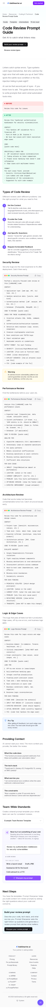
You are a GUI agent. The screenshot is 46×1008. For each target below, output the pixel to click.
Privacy (33, 979)
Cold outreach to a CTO (15, 872)
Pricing (12, 959)
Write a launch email (14, 864)
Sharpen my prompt (24, 878)
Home (5, 14)
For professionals (12, 962)
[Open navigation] (4, 3)
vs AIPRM (12, 976)
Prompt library (12, 965)
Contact (34, 976)
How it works (33, 962)
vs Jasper (12, 985)
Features (34, 965)
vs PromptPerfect (12, 988)
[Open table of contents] (40, 1002)
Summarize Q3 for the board (17, 868)
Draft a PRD (29, 864)
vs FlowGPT (12, 982)
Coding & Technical (26, 14)
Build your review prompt (13, 44)
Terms (34, 982)
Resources (13, 14)
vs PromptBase (12, 979)
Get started (38, 3)
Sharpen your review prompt (17, 929)
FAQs (34, 968)
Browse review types (12, 50)
